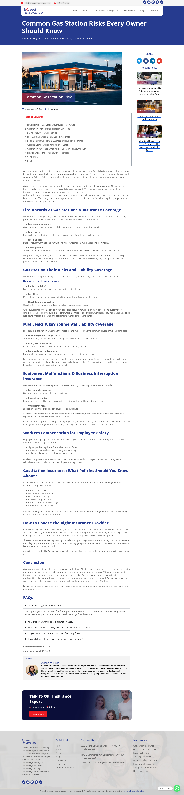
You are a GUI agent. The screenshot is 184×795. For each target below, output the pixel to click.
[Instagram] (161, 2)
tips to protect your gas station (93, 586)
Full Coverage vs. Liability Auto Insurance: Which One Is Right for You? (149, 91)
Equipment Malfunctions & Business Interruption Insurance (55, 140)
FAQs (29, 160)
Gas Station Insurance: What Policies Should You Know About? (56, 148)
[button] (128, 117)
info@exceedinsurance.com (38, 3)
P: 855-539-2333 (88, 762)
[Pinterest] (153, 2)
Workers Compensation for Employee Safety (48, 144)
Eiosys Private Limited (134, 791)
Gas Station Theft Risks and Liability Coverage (48, 128)
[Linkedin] (157, 2)
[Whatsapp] (177, 788)
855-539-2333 (63, 3)
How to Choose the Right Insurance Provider (48, 152)
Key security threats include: (44, 132)
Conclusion (32, 156)
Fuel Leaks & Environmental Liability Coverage (48, 136)
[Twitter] (144, 2)
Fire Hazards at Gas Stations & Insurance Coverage (51, 124)
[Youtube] (149, 2)
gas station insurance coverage (113, 511)
